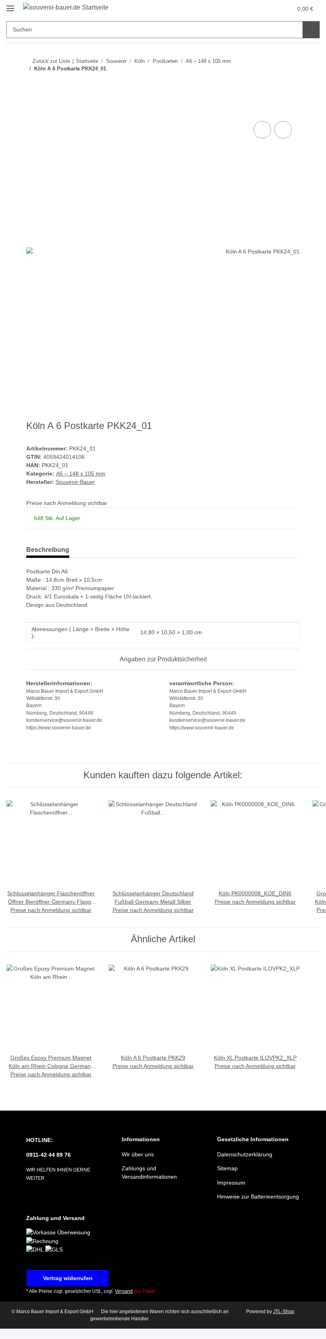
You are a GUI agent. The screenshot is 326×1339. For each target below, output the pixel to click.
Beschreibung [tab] (47, 549)
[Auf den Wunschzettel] (283, 129)
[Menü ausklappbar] (10, 5)
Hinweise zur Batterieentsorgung (258, 1196)
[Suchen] (311, 29)
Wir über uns (138, 1154)
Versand (124, 1291)
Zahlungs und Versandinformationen (149, 1172)
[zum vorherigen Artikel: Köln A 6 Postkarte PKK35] (274, 84)
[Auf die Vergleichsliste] (262, 129)
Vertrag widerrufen (68, 1278)
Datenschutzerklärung (244, 1154)
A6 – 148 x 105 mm (80, 473)
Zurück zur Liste (51, 61)
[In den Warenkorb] (32, 110)
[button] (255, 9)
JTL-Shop (283, 1311)
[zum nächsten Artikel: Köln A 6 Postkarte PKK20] (291, 84)
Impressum (231, 1182)
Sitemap (227, 1168)
